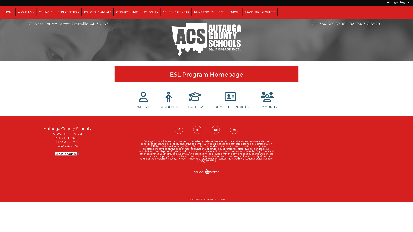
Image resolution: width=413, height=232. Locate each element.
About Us (25, 12)
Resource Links (127, 12)
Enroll (234, 12)
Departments (67, 12)
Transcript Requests (260, 12)
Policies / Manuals (97, 12)
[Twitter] (197, 129)
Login (393, 2)
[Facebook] (179, 129)
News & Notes (204, 12)
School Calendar (176, 12)
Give (221, 12)
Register (405, 2)
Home (9, 12)
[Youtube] (216, 129)
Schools (149, 12)
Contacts (45, 12)
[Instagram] (234, 129)
